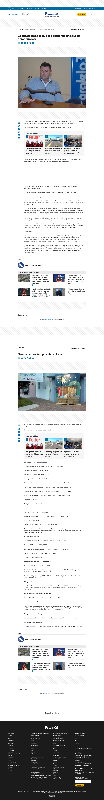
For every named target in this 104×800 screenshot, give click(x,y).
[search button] (9, 9)
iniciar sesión (47, 319)
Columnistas (45, 8)
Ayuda (60, 792)
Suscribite (81, 14)
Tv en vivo (84, 8)
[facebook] (25, 43)
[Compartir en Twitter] (27, 43)
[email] (30, 43)
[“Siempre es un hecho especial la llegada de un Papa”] (59, 292)
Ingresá (93, 14)
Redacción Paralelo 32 (35, 265)
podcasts (37, 8)
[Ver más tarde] (19, 43)
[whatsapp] (22, 43)
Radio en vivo (92, 8)
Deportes (14, 8)
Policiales (21, 8)
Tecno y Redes (29, 8)
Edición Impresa (77, 8)
